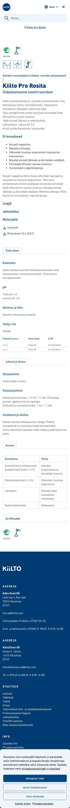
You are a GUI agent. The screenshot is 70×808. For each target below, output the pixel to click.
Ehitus (6, 705)
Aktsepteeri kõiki (35, 778)
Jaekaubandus (11, 717)
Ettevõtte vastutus (13, 721)
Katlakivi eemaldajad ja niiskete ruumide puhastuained (34, 75)
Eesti (52, 6)
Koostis (9, 445)
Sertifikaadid (12, 518)
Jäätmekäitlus (11, 211)
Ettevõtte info (10, 743)
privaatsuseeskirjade (34, 768)
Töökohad (8, 697)
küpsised (54, 768)
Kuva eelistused (35, 796)
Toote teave (12, 250)
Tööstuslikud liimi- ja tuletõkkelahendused (27, 709)
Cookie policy (23, 803)
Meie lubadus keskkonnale (18, 725)
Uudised (7, 693)
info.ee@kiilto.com (13, 613)
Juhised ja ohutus (15, 362)
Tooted (6, 701)
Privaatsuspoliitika (13, 747)
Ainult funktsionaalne (35, 787)
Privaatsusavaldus (43, 803)
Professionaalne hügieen (17, 713)
